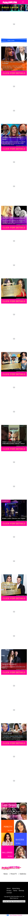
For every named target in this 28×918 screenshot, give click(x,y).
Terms (15, 890)
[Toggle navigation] (23, 2)
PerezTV (13, 874)
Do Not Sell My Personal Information (14, 901)
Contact (9, 892)
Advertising (16, 888)
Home (4, 40)
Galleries (23, 874)
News (6, 874)
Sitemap (21, 890)
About (9, 888)
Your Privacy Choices (15, 915)
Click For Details (14, 73)
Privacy (9, 890)
